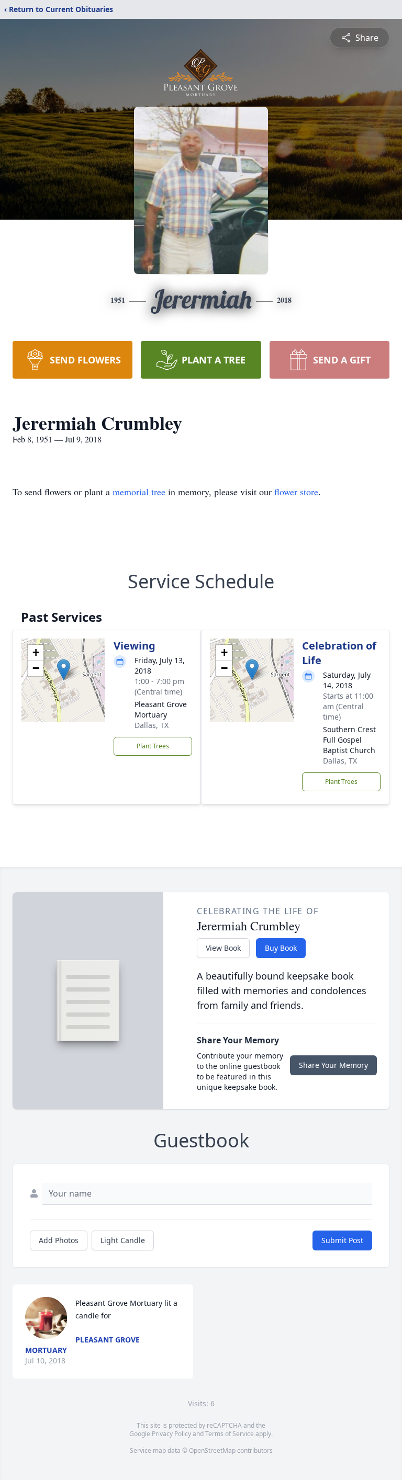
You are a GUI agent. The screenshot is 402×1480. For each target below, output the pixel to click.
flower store (296, 491)
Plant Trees (153, 746)
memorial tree (139, 491)
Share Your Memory (333, 1065)
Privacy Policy (171, 1433)
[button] (63, 669)
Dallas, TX (152, 725)
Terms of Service (229, 1433)
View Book (223, 948)
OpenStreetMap (212, 1450)
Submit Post (342, 1240)
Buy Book (281, 948)
